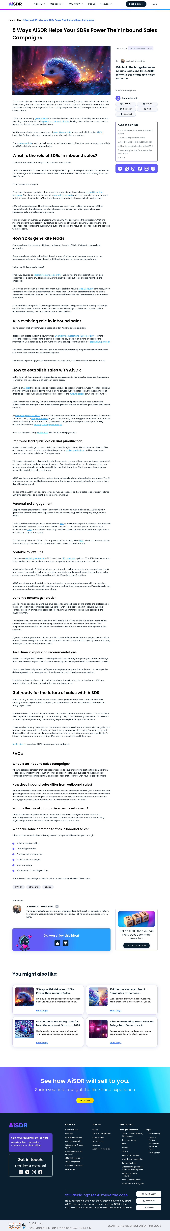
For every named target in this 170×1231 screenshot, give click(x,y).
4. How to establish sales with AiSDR (135, 146)
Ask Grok (150, 1207)
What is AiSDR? (71, 1129)
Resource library (129, 1140)
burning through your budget (48, 424)
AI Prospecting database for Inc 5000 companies (132, 1168)
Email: (30, 1165)
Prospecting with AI (73, 1137)
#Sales (47, 887)
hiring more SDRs (39, 418)
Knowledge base (129, 1163)
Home (12, 20)
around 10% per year (100, 341)
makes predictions (75, 450)
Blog (19, 20)
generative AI (41, 118)
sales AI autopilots (62, 132)
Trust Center (154, 1153)
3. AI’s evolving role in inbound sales (135, 141)
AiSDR (100, 132)
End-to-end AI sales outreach (73, 1152)
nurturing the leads (63, 195)
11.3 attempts (69, 558)
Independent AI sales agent (74, 1146)
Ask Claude (150, 1201)
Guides (125, 1147)
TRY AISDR (85, 1100)
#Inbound (33, 887)
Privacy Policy (154, 1133)
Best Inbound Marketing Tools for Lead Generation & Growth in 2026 (58, 1023)
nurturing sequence (34, 558)
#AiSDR (18, 887)
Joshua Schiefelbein (39, 906)
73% (62, 523)
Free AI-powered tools (131, 1179)
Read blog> (42, 1010)
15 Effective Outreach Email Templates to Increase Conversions (127, 991)
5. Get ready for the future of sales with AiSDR (135, 152)
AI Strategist (70, 1169)
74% (29, 529)
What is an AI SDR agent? (133, 1183)
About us (96, 1145)
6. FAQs (121, 157)
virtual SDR (42, 432)
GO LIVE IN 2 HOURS (136, 945)
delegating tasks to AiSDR (27, 415)
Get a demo (97, 1141)
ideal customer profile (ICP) (47, 275)
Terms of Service (153, 1138)
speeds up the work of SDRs (55, 121)
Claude (149, 104)
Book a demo (136, 3)
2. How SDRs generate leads (131, 137)
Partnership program (131, 1155)
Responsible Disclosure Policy (154, 1146)
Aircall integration (72, 1162)
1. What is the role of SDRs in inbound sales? (135, 132)
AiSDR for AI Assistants (101, 1149)
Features (69, 1133)
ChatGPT (127, 104)
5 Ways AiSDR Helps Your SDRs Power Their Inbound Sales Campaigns (55, 991)
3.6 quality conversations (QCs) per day (74, 335)
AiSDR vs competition (101, 1133)
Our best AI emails (73, 1141)
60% (81, 540)
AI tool (26, 387)
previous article (24, 143)
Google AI (127, 114)
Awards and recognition (132, 1159)
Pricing (91, 3)
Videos (125, 1151)
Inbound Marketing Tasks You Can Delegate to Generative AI (132, 1023)
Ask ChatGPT (150, 1194)
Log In (154, 4)
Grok (149, 109)
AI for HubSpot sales (73, 1158)
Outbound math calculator (129, 1174)
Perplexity (127, 109)
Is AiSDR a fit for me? (74, 1165)
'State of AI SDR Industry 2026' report (132, 1134)
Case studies (98, 1137)
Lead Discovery (86, 288)
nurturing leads (77, 393)
